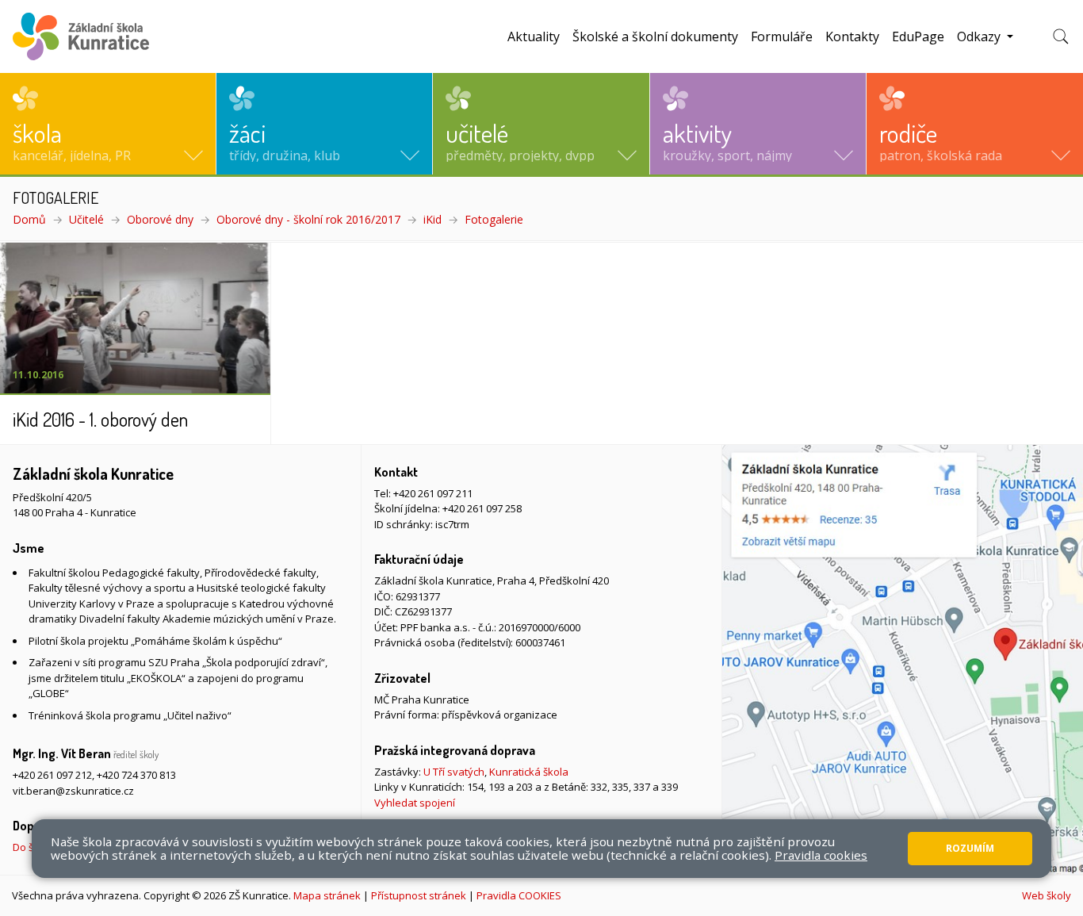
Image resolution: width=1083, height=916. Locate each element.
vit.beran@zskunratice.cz (73, 791)
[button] (108, 123)
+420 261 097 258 (482, 508)
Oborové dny (160, 219)
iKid (432, 219)
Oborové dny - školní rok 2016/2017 (308, 219)
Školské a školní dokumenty (655, 36)
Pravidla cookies (821, 855)
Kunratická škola (528, 772)
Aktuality (533, 36)
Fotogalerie (494, 219)
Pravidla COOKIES (518, 895)
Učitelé (86, 219)
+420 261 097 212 (52, 775)
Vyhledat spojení (414, 802)
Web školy (1046, 895)
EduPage (918, 36)
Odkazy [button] (980, 36)
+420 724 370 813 (136, 775)
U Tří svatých (453, 772)
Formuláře (782, 36)
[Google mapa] (902, 660)
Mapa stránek (327, 895)
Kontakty (852, 36)
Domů (29, 219)
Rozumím (970, 848)
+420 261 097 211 (433, 493)
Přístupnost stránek (418, 895)
